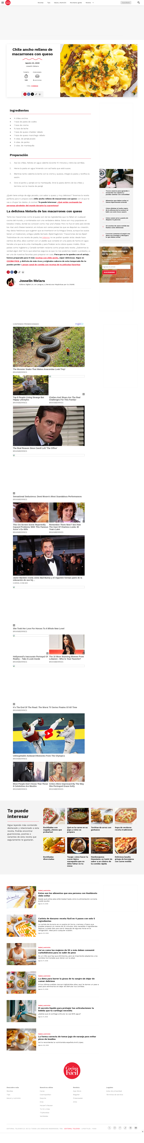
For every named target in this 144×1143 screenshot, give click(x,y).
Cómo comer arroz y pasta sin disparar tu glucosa (117, 219)
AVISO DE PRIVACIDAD (123, 278)
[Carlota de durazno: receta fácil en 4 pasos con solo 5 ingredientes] (21, 926)
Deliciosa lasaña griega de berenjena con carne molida (124, 859)
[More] (93, 2)
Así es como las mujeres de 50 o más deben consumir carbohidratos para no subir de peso (66, 951)
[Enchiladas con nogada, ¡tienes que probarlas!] (54, 816)
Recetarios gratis (76, 2)
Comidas (34, 86)
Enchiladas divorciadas (48, 858)
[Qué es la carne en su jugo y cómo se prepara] (78, 816)
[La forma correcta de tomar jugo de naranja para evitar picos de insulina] (21, 1040)
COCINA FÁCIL (13, 261)
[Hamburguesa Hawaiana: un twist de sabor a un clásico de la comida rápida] (102, 845)
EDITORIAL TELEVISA (72, 1128)
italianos (46, 237)
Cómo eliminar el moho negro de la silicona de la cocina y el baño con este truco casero (117, 210)
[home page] (8, 2)
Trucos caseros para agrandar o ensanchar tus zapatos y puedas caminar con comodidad (117, 192)
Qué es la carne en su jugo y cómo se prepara (77, 829)
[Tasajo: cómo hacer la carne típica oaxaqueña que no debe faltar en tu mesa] (78, 845)
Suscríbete (126, 2)
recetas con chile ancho (46, 258)
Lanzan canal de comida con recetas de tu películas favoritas (50, 264)
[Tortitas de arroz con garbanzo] (102, 816)
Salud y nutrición (44, 890)
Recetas (40, 2)
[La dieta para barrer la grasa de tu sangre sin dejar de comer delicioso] (21, 983)
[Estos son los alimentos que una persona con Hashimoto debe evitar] (21, 897)
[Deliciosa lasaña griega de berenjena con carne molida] (126, 845)
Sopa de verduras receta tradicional (123, 828)
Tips (48, 2)
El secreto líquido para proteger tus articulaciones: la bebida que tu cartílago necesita (66, 1009)
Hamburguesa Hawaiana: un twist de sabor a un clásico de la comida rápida (101, 860)
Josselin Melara (32, 66)
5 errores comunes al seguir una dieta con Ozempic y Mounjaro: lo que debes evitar (118, 235)
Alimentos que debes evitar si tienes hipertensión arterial (117, 201)
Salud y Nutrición (60, 2)
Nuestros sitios (46, 1087)
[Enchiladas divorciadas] (54, 845)
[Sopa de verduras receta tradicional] (126, 816)
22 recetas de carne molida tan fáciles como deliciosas (117, 226)
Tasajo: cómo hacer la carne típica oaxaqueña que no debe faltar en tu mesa (77, 861)
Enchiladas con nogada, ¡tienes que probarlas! (52, 829)
